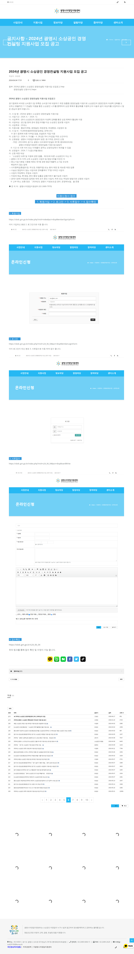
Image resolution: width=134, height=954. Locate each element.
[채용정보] (126, 42)
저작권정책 (27, 947)
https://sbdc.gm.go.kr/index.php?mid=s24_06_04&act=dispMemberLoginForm (43, 344)
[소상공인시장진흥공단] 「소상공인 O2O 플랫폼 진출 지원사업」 (32, 727)
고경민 (96, 716)
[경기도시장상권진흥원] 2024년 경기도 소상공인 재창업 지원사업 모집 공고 (35, 734)
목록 (121, 679)
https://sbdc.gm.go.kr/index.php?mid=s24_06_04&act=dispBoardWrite (39, 463)
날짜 (110, 713)
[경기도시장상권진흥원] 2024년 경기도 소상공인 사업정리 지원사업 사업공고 (35, 766)
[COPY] (83, 659)
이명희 (96, 723)
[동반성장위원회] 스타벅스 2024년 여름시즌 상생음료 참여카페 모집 (33, 752)
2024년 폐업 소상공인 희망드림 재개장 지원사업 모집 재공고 (31, 759)
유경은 (17, 76)
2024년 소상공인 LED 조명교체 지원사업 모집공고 (28, 748)
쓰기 (116, 805)
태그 (125, 805)
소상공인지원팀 (98, 741)
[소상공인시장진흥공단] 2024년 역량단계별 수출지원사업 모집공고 (32, 755)
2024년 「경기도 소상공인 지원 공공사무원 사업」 (28, 745)
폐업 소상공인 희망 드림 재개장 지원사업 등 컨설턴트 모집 (30, 723)
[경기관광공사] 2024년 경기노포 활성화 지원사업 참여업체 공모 (31, 770)
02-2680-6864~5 (117, 2)
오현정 (96, 720)
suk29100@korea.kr (15, 944)
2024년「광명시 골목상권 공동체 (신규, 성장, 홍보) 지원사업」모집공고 (34, 738)
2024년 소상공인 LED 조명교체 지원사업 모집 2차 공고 (29, 791)
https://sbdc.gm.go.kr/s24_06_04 (24, 644)
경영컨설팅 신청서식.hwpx (25, 89)
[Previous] (42, 799)
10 (86, 799)
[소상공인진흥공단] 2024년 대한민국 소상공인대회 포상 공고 (31, 777)
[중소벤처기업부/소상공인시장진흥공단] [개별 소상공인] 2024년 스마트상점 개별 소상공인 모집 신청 (42, 731)
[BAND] (56, 659)
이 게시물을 (13, 679)
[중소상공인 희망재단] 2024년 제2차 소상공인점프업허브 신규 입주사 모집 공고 (36, 780)
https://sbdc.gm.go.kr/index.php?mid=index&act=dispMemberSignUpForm (42, 219)
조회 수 (122, 713)
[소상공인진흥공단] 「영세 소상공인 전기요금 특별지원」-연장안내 (32, 773)
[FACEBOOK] (69, 659)
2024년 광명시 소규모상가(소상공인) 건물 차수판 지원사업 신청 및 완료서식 (35, 741)
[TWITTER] (76, 659)
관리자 (96, 738)
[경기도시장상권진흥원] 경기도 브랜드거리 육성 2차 (28, 784)
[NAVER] (63, 659)
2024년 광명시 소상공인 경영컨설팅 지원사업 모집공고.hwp (39, 86)
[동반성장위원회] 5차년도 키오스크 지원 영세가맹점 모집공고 (31, 788)
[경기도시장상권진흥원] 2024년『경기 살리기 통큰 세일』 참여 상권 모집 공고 (36, 763)
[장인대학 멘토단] (7, 42)
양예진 (96, 745)
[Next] (92, 799)
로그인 (11, 2)
